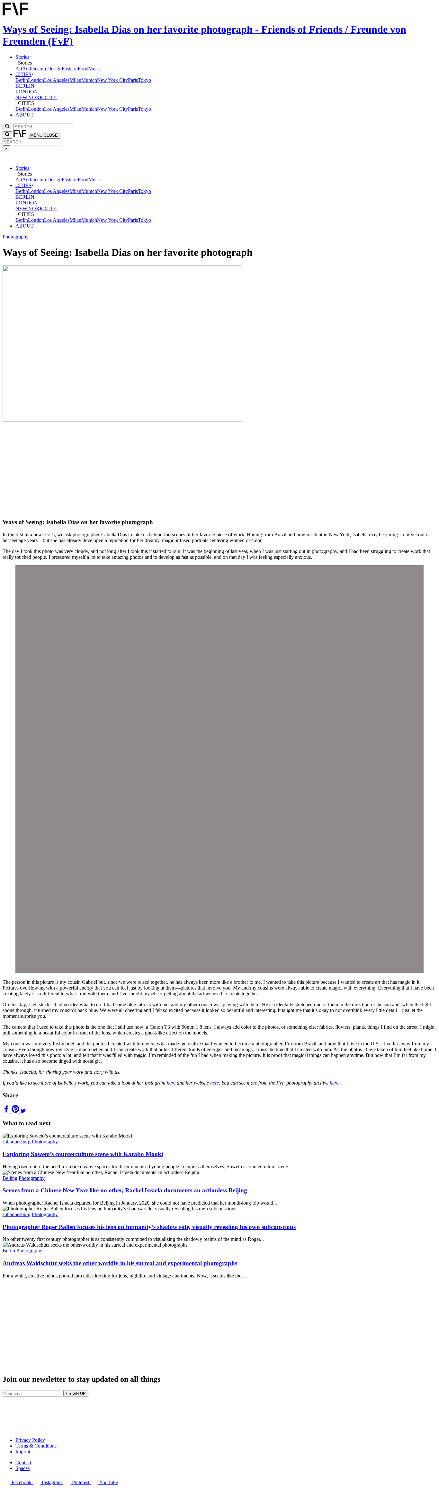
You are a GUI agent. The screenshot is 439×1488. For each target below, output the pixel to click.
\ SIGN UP (76, 1393)
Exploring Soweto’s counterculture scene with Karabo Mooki (83, 1154)
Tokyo (144, 80)
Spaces (22, 1468)
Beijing (10, 1178)
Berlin (21, 80)
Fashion (70, 68)
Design (54, 68)
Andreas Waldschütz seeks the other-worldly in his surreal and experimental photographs (120, 1263)
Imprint (22, 1451)
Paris (133, 80)
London (36, 80)
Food (83, 68)
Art (18, 68)
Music (94, 68)
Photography (16, 236)
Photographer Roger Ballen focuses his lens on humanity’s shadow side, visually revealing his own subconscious (149, 1227)
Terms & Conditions (36, 1446)
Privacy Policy (30, 1440)
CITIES (23, 74)
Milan (75, 80)
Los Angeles (56, 80)
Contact (23, 1462)
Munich (89, 80)
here (171, 1083)
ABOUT (24, 114)
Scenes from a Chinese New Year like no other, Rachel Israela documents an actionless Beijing (125, 1190)
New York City (112, 80)
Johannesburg (17, 1141)
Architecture (34, 68)
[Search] (7, 135)
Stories (22, 57)
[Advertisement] (195, 468)
